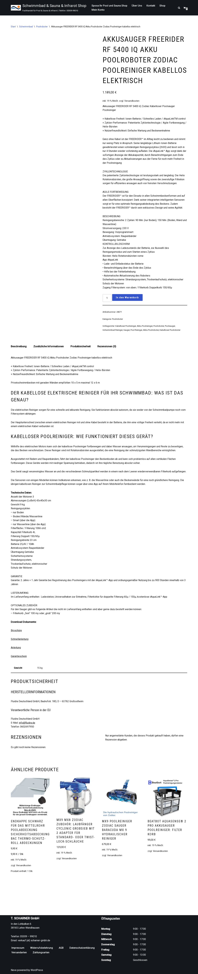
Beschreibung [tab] (19, 346)
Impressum (17, 947)
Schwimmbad (26, 26)
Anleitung (16, 647)
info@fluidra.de (27, 722)
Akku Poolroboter (151, 330)
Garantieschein (19, 656)
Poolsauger (170, 326)
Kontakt (150, 5)
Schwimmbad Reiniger (113, 330)
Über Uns (137, 5)
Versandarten (19, 952)
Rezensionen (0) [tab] (106, 346)
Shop (162, 5)
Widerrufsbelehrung (41, 947)
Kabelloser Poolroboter (170, 330)
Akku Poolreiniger (145, 326)
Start (13, 26)
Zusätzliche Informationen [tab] (48, 346)
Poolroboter (42, 26)
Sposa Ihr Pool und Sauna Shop (109, 5)
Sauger (126, 330)
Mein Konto (98, 9)
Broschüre (16, 630)
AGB (61, 947)
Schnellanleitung (19, 639)
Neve (14, 970)
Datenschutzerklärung (82, 947)
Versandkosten (131, 101)
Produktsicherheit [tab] (81, 346)
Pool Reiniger (136, 330)
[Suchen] (179, 8)
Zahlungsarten (41, 952)
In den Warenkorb (127, 297)
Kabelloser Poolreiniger (125, 326)
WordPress (37, 970)
